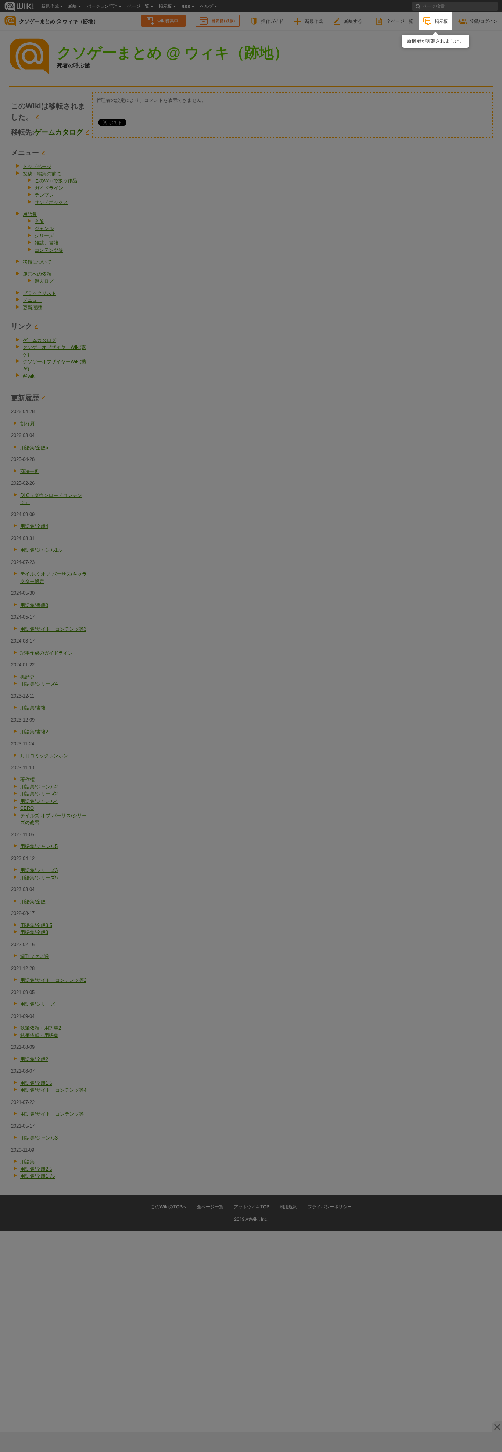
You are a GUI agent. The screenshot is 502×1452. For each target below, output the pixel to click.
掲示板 (441, 21)
